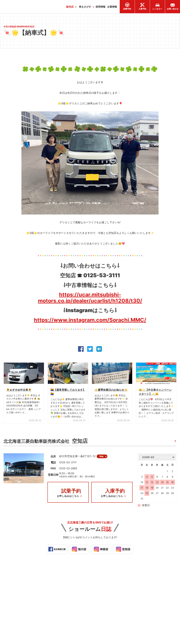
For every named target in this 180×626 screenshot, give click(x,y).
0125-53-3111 (67, 462)
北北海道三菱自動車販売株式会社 (46, 441)
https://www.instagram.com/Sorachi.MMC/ (90, 320)
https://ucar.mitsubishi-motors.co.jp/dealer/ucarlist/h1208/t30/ (90, 297)
